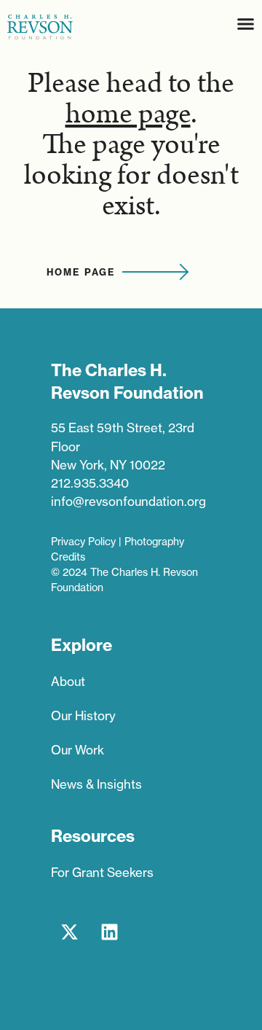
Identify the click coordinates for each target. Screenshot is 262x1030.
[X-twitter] (69, 931)
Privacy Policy (83, 541)
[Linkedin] (109, 931)
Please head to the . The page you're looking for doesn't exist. (131, 145)
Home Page (81, 272)
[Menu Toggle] (246, 24)
